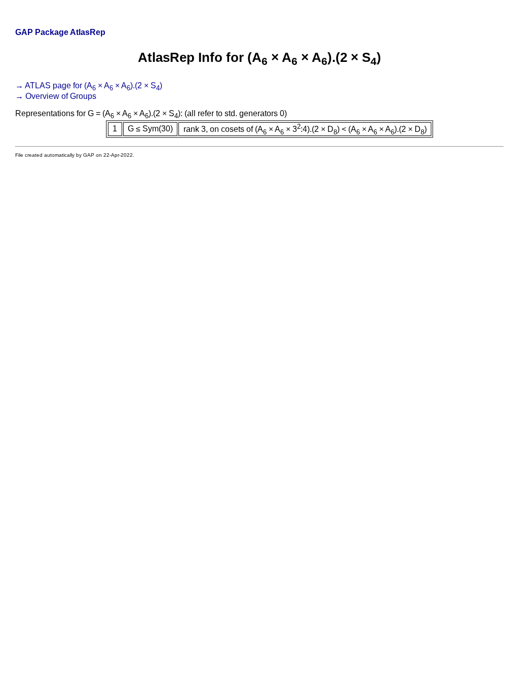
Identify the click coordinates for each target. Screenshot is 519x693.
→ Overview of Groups (55, 96)
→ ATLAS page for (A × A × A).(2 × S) (88, 85)
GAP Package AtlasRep (60, 32)
